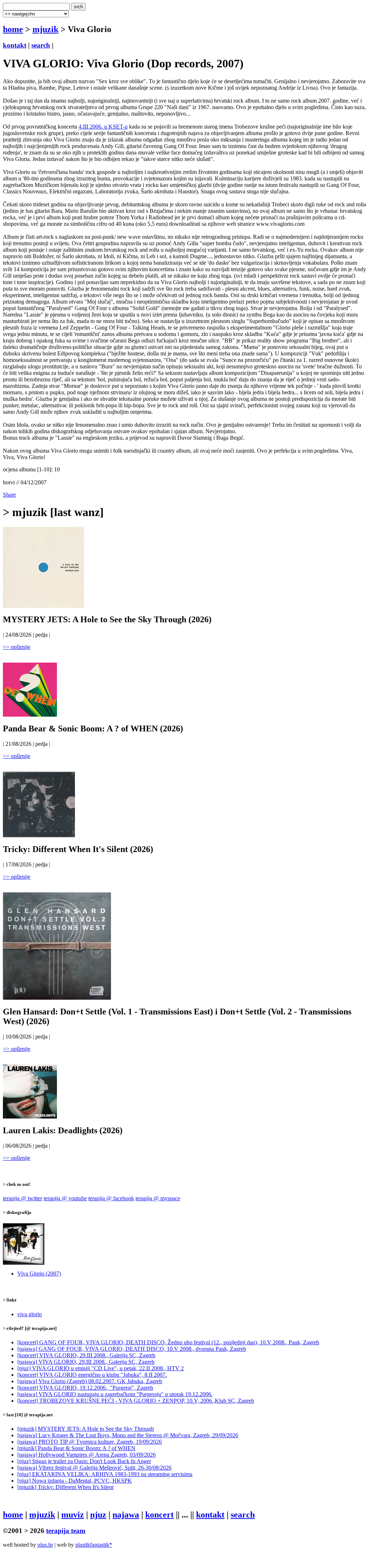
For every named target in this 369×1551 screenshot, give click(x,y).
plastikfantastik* (93, 1545)
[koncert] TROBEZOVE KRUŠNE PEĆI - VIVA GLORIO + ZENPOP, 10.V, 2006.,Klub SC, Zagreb (135, 1401)
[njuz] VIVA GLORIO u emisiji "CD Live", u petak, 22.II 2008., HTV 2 (100, 1368)
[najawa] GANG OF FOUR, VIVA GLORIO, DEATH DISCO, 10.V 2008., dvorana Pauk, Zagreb (131, 1349)
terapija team (65, 1530)
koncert (159, 1514)
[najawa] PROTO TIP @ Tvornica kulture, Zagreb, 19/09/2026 (89, 1442)
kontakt (14, 45)
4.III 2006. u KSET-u (103, 127)
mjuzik (45, 29)
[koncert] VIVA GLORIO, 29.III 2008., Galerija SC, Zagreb (86, 1355)
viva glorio (29, 1314)
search (40, 45)
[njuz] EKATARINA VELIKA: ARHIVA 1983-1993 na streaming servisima (104, 1474)
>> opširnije (16, 647)
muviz (72, 1514)
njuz (98, 1514)
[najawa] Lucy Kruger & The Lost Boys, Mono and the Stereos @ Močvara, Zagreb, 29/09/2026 (127, 1435)
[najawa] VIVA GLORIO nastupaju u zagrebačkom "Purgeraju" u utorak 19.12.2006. (115, 1394)
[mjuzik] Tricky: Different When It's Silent (65, 1487)
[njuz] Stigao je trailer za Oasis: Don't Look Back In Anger (84, 1461)
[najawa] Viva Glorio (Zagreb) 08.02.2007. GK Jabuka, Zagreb (89, 1381)
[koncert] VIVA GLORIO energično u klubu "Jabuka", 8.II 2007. (92, 1375)
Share (9, 495)
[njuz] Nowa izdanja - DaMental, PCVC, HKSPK (74, 1481)
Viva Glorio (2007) (39, 1273)
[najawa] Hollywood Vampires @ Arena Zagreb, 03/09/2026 (86, 1455)
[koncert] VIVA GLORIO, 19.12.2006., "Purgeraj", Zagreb (85, 1388)
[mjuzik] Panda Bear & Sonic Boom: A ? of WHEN (76, 1448)
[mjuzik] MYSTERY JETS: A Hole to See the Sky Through (85, 1429)
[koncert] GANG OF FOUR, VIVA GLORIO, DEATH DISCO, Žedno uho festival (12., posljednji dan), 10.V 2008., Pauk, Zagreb (168, 1342)
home (13, 29)
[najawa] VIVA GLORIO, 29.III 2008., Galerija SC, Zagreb (86, 1362)
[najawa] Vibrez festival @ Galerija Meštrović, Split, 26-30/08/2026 (94, 1468)
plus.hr (45, 1545)
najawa (125, 1514)
